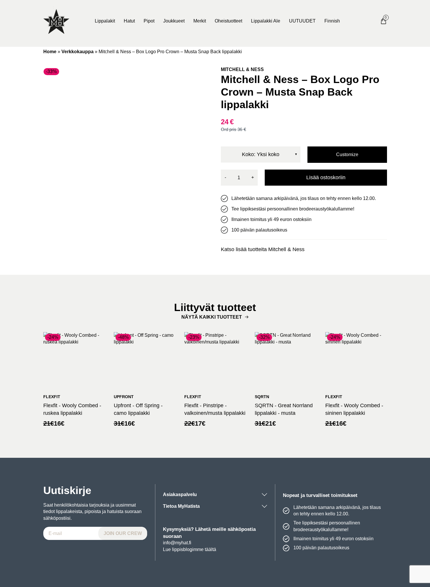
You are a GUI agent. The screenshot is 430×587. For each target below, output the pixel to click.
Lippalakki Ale (265, 20)
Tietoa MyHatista (181, 506)
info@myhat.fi (177, 542)
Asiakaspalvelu (180, 494)
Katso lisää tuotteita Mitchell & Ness (263, 249)
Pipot (149, 20)
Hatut (129, 20)
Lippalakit (105, 20)
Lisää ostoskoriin (325, 177)
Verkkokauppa (77, 51)
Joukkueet (174, 20)
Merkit (199, 20)
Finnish (332, 20)
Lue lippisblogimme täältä (189, 549)
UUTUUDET (302, 20)
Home (49, 51)
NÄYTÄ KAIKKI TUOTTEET (211, 317)
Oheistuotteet (228, 20)
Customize (347, 154)
